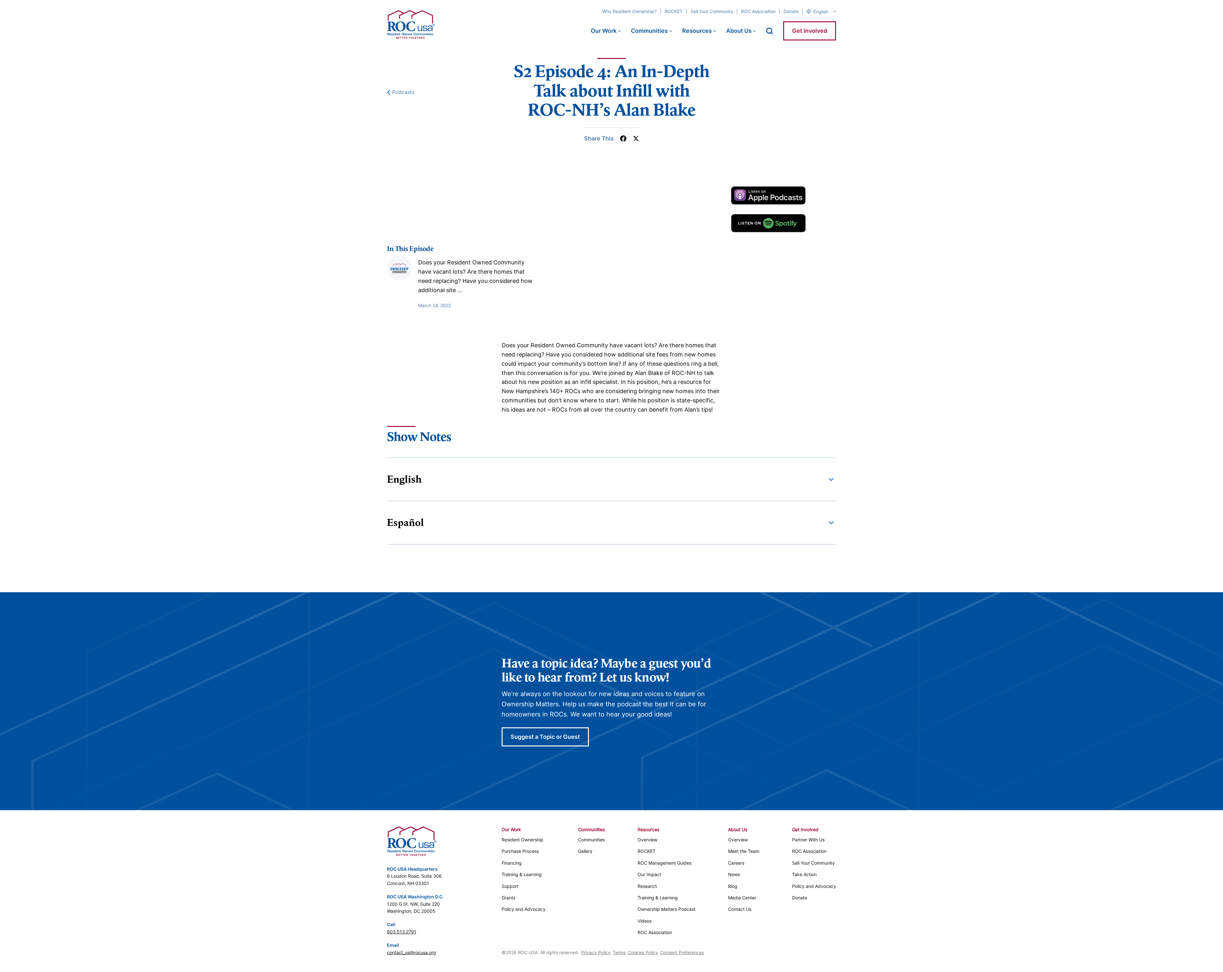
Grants (508, 897)
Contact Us (739, 909)
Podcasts (403, 92)
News (734, 874)
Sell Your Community (711, 11)
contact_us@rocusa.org (411, 952)
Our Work (604, 30)
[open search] (769, 31)
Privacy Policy (596, 952)
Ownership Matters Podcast (667, 909)
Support (510, 886)
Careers (736, 863)
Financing (512, 863)
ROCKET (674, 11)
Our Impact (649, 874)
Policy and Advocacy (524, 909)
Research (647, 886)
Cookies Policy (643, 952)
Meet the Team (743, 851)
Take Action (804, 874)
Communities (649, 30)
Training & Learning (522, 874)
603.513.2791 (401, 931)
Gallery (585, 851)
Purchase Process (520, 851)
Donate (790, 11)
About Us (739, 30)
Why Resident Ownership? (629, 11)
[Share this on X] (636, 138)
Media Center (742, 897)
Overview (647, 839)
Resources (697, 30)
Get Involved (809, 30)
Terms (619, 952)
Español (405, 522)
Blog (732, 886)
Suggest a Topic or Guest (545, 736)
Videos (645, 921)
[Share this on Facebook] (623, 138)
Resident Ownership (522, 839)
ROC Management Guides (664, 863)
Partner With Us (808, 839)
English (404, 479)
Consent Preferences (682, 952)
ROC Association (758, 11)
